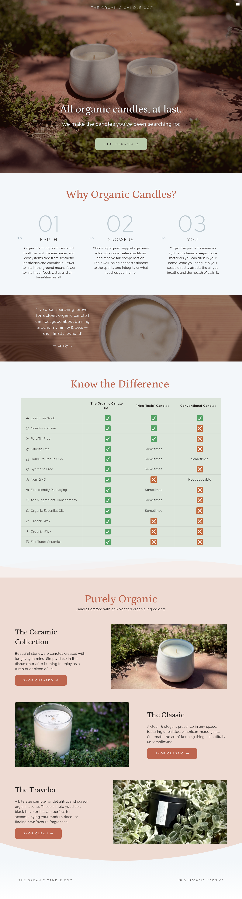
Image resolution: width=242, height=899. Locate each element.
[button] (238, 4)
